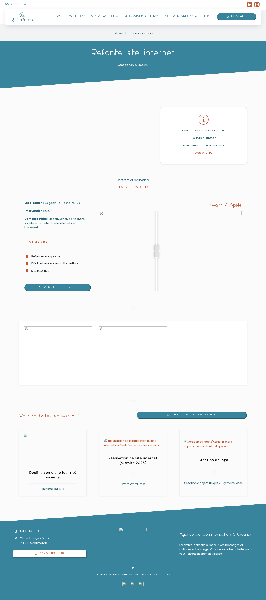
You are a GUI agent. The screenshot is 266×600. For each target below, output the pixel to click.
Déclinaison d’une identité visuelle (52, 475)
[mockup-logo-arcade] (133, 328)
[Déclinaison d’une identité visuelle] (53, 436)
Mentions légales (161, 574)
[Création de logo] (213, 442)
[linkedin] (249, 3)
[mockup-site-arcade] (58, 328)
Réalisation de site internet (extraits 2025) (132, 460)
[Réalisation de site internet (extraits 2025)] (133, 441)
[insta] (257, 3)
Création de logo (213, 460)
